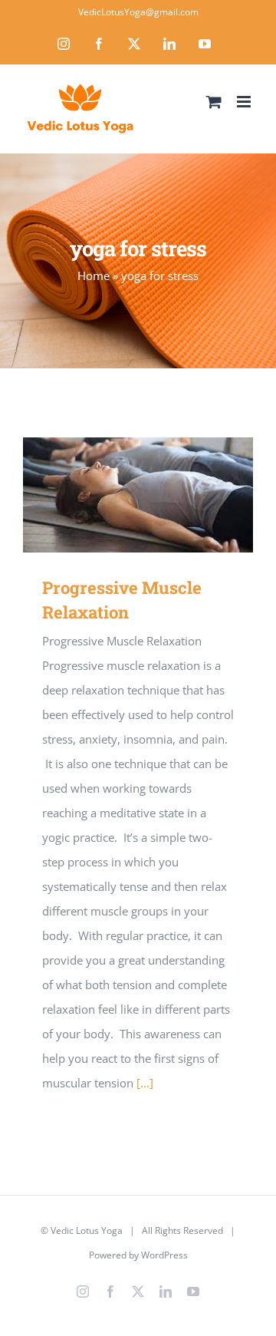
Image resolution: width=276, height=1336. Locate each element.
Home (93, 275)
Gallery (160, 495)
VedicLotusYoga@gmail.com (138, 11)
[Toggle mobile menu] (245, 102)
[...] (144, 1082)
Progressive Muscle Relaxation (116, 495)
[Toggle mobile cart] (214, 102)
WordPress (164, 1255)
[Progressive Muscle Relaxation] (138, 495)
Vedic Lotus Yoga (87, 1230)
